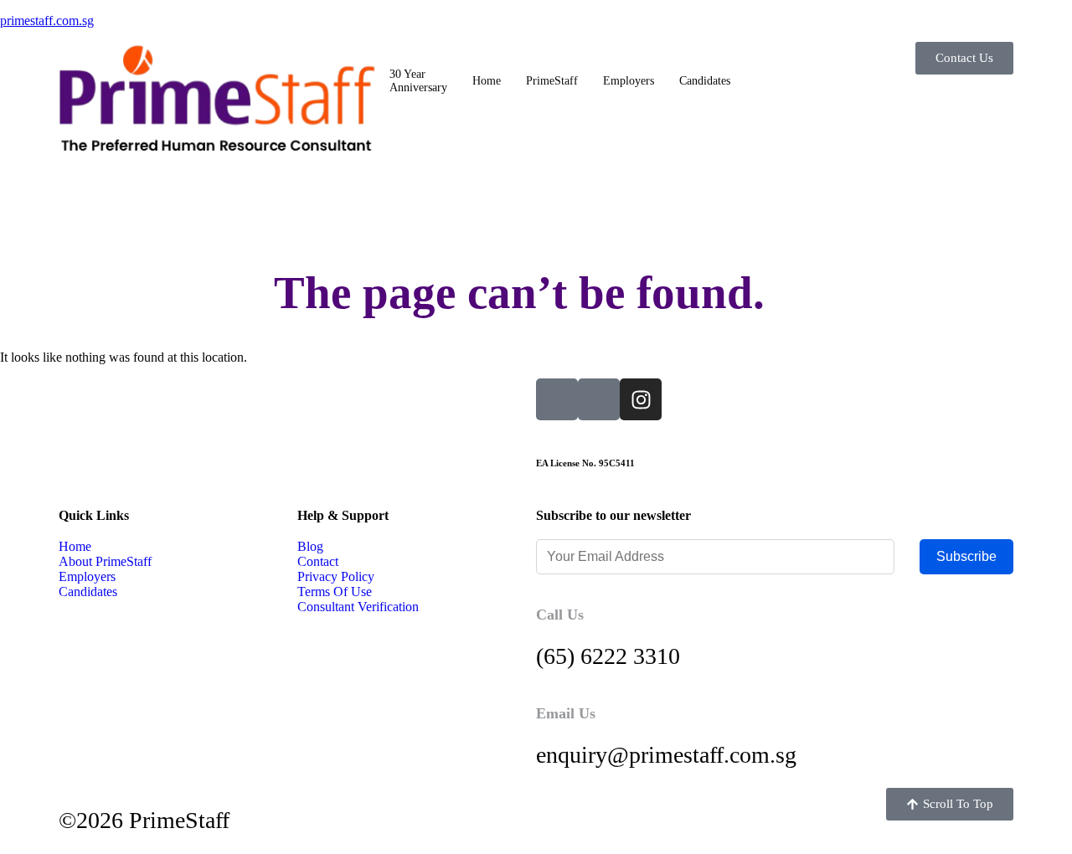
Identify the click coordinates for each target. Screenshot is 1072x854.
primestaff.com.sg (47, 20)
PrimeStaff (552, 81)
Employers (628, 81)
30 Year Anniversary (418, 81)
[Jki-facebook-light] (599, 399)
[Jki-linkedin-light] (557, 399)
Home (486, 81)
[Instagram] (641, 399)
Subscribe (966, 556)
